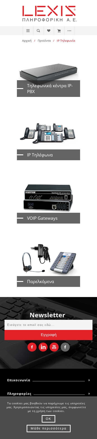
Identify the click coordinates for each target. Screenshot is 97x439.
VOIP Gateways (42, 218)
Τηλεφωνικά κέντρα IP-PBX (50, 88)
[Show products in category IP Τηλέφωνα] (48, 137)
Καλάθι (59, 30)
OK (48, 419)
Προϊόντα (44, 41)
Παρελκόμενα (40, 281)
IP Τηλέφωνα (40, 155)
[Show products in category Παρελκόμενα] (48, 264)
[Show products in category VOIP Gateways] (48, 200)
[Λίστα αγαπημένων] (49, 30)
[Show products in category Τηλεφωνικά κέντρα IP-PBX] (48, 74)
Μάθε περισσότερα (49, 428)
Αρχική (27, 41)
